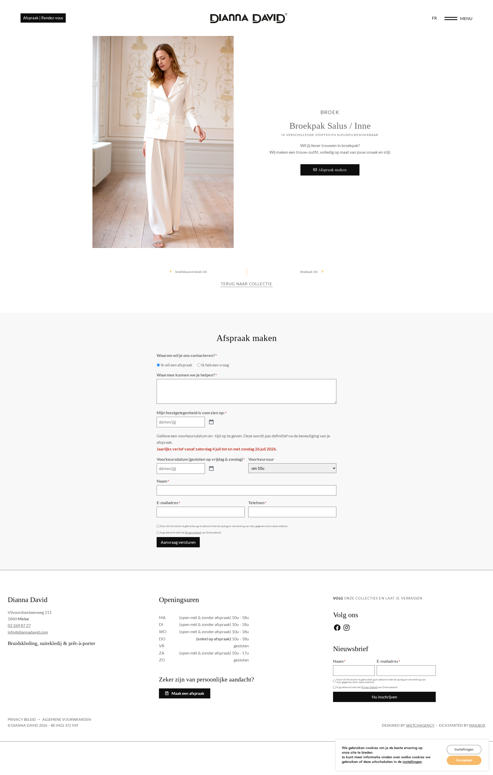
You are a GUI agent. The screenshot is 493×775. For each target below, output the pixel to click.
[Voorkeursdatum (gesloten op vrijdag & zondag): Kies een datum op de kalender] (211, 468)
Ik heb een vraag (215, 365)
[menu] (450, 18)
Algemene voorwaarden (66, 719)
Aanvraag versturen (178, 542)
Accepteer (464, 760)
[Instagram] (346, 628)
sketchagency (420, 725)
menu (466, 18)
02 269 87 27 (19, 625)
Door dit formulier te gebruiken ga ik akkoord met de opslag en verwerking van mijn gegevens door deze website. (224, 526)
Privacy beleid (193, 532)
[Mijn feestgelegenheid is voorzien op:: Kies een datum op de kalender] (211, 422)
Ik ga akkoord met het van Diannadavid (190, 532)
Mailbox (477, 725)
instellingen (412, 762)
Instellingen (463, 749)
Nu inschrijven (384, 696)
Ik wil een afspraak (176, 365)
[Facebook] (337, 628)
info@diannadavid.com (28, 632)
